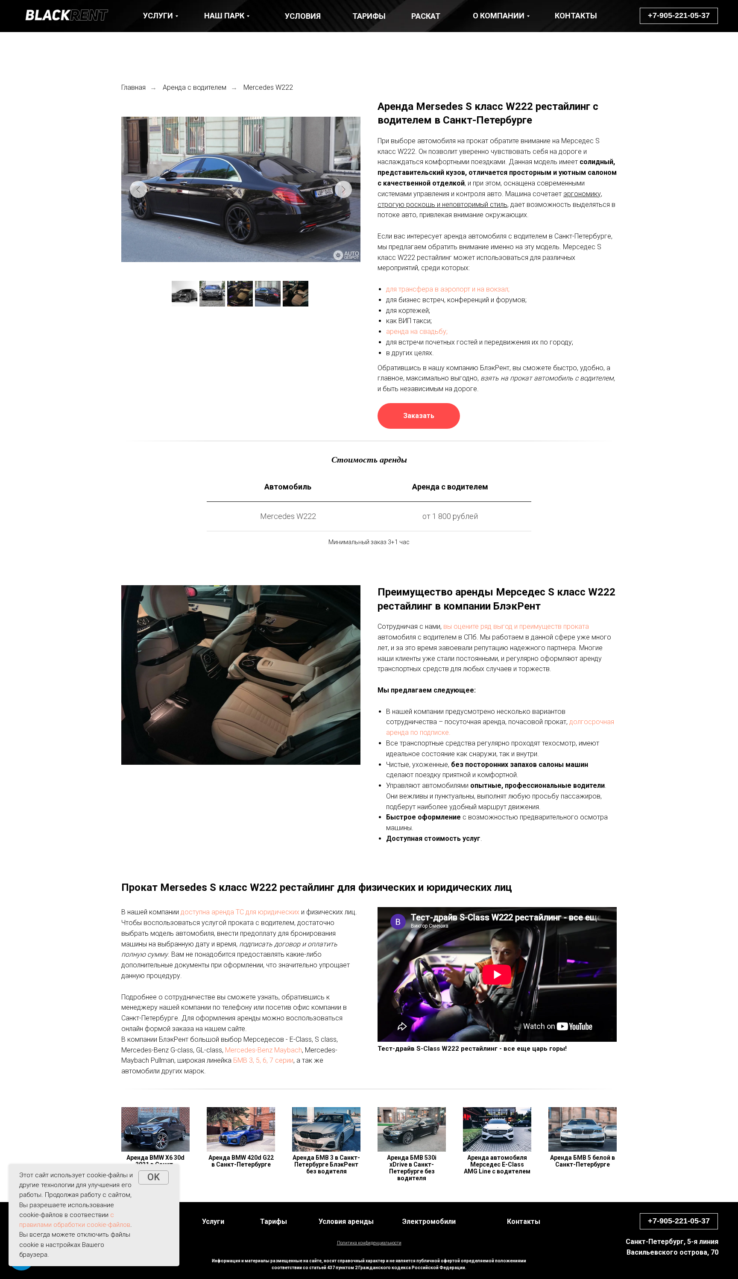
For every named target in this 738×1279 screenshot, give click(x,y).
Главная (133, 87)
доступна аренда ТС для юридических (240, 912)
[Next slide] (343, 189)
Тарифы (273, 1221)
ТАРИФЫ (369, 16)
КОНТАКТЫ (576, 15)
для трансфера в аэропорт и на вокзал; (448, 289)
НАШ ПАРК (224, 15)
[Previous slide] (138, 189)
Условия (303, 16)
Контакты (523, 1221)
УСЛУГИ (158, 15)
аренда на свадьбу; (417, 331)
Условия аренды (346, 1221)
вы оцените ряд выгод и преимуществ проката (516, 626)
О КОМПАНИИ (498, 15)
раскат (425, 16)
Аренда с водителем (194, 87)
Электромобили (429, 1221)
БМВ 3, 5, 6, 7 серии (263, 1060)
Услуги (213, 1221)
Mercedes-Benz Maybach (263, 1050)
